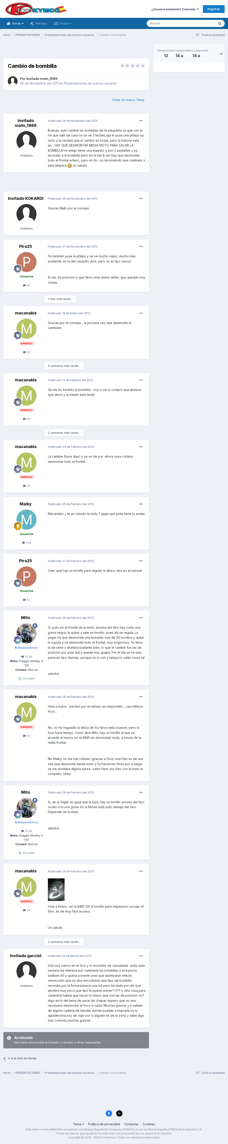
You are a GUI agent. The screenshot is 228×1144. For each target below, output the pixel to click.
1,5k (28, 542)
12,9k (28, 656)
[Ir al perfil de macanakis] (26, 329)
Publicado (72, 120)
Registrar (214, 9)
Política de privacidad (104, 1124)
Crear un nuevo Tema (128, 100)
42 (28, 285)
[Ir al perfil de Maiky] (26, 520)
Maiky (26, 504)
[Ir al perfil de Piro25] (26, 262)
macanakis (26, 313)
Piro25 (25, 246)
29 (28, 352)
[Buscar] (220, 23)
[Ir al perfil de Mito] (26, 633)
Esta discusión (199, 23)
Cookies (149, 1124)
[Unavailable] (56, 889)
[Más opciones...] (140, 121)
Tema (77, 1124)
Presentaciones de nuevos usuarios (90, 83)
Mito (25, 617)
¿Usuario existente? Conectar (174, 9)
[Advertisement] (76, 50)
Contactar (131, 1124)
